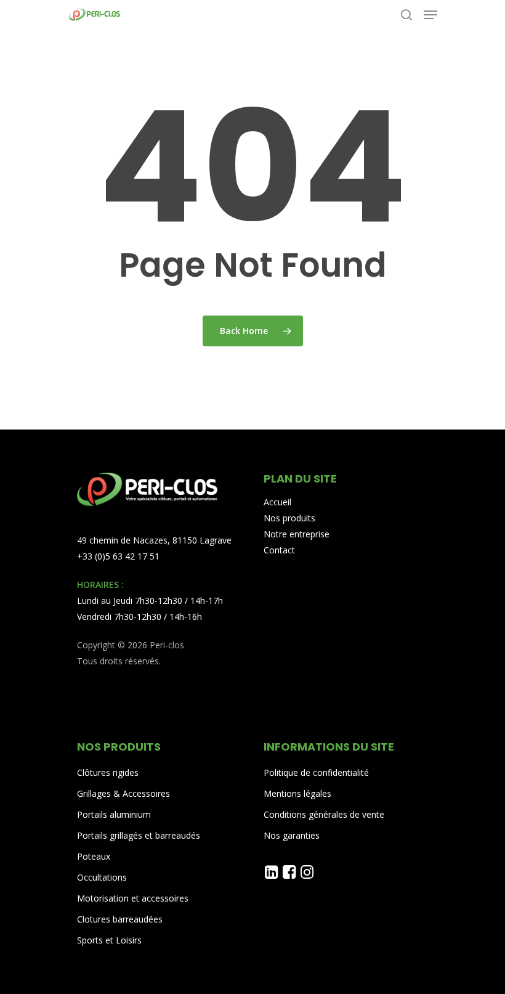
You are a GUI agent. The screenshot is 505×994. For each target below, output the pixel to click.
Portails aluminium (115, 814)
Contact (279, 550)
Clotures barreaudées (120, 919)
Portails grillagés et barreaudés (138, 835)
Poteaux (93, 856)
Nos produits (289, 518)
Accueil (277, 502)
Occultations (102, 877)
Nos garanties (292, 835)
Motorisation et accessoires (132, 898)
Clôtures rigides (108, 772)
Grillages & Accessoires (123, 793)
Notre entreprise (296, 534)
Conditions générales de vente (324, 814)
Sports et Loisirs (109, 940)
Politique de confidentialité (316, 772)
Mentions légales (297, 793)
